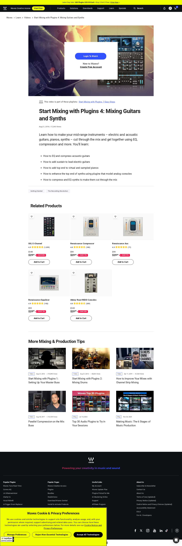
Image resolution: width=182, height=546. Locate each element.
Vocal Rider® (8, 501)
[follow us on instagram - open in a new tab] (147, 530)
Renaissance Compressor (82, 243)
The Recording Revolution (58, 191)
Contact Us (141, 489)
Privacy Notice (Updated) (146, 501)
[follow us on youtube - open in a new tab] (154, 530)
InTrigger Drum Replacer (13, 504)
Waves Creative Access (20, 8)
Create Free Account (91, 67)
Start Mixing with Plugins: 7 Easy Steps (97, 102)
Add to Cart (39, 262)
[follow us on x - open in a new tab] (141, 530)
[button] (7, 539)
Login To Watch (91, 56)
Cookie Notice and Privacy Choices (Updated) (154, 504)
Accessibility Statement (146, 508)
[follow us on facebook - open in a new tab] (135, 530)
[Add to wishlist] (31, 216)
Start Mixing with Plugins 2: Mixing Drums (87, 380)
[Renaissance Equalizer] (49, 283)
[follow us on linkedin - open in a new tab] (161, 530)
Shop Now (114, 2)
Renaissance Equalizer (38, 300)
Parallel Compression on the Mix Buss (46, 423)
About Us (140, 493)
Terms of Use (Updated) (146, 497)
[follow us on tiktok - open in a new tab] (167, 530)
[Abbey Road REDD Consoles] (91, 283)
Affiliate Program (99, 504)
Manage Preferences (17, 534)
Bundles (51, 493)
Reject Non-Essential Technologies (51, 534)
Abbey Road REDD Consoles (83, 300)
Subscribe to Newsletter (146, 486)
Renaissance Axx (120, 243)
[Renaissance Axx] (133, 226)
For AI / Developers (144, 515)
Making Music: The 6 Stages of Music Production (133, 423)
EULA (139, 512)
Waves (9, 17)
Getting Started (37, 191)
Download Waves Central (58, 501)
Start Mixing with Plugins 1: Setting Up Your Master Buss (44, 380)
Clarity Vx (7, 497)
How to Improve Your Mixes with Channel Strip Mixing (134, 380)
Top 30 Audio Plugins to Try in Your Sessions (88, 423)
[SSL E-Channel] (49, 226)
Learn (18, 17)
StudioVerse (52, 497)
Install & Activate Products (58, 504)
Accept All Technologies (88, 534)
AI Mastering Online (100, 497)
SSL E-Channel (35, 243)
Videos (27, 17)
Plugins (51, 489)
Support (95, 501)
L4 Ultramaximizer (10, 493)
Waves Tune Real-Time (12, 486)
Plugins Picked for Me (100, 493)
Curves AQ (7, 489)
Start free (38, 8)
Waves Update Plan (99, 489)
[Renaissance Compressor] (91, 226)
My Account (96, 486)
